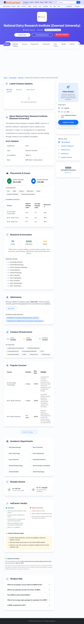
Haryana (20, 78)
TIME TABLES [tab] (30, 89)
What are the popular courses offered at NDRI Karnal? (24, 584)
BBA (55, 6)
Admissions (46, 44)
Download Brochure (42, 35)
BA (51, 6)
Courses (24, 44)
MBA (46, 2)
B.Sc (40, 6)
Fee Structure (65, 153)
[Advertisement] (42, 64)
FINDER (77, 6)
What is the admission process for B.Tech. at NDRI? (23, 590)
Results (37, 2)
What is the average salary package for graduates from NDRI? (27, 600)
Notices (72, 44)
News (42, 2)
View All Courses (27, 432)
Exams (31, 2)
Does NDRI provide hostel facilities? (18, 595)
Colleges (25, 2)
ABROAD (70, 6)
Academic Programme (67, 146)
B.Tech (13, 6)
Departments (35, 44)
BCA (59, 6)
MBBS (29, 6)
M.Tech (24, 6)
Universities (12, 78)
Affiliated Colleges (15, 45)
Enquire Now (22, 35)
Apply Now (11, 308)
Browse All (68, 172)
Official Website (63, 34)
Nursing (45, 6)
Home (5, 78)
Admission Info (65, 149)
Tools (50, 2)
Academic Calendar (66, 157)
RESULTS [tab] (19, 89)
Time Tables (56, 45)
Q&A (79, 44)
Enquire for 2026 (68, 122)
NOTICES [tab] (9, 89)
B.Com (35, 6)
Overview (6, 44)
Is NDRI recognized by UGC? (16, 605)
